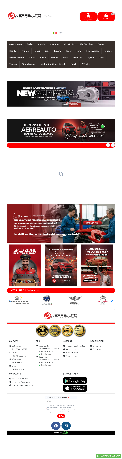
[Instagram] (66, 426)
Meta (78, 51)
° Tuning (86, 64)
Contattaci (97, 349)
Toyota (90, 58)
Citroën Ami (69, 44)
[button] (108, 115)
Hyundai (25, 51)
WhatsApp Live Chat (110, 456)
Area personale (72, 353)
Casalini (41, 44)
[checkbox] (48, 409)
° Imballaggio (28, 64)
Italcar (37, 51)
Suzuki (54, 58)
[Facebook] (56, 426)
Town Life (77, 58)
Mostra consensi (72, 349)
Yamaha (13, 64)
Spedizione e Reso (20, 379)
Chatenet (54, 44)
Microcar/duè (92, 51)
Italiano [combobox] (60, 33)
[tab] (98, 114)
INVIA (61, 416)
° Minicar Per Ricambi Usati (52, 64)
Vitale (101, 58)
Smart (32, 58)
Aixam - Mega (15, 44)
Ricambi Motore (16, 58)
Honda (12, 51)
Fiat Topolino (86, 44)
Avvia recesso (71, 356)
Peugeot (108, 51)
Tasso (65, 58)
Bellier (30, 44)
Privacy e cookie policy (75, 346)
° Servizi (73, 64)
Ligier (68, 51)
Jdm (47, 51)
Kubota (57, 51)
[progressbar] (61, 173)
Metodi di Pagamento (21, 382)
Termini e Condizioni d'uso (23, 385)
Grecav (101, 44)
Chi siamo (97, 346)
